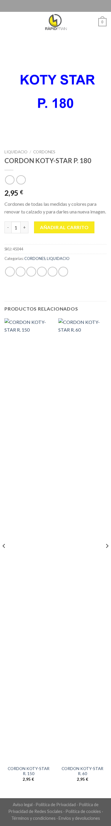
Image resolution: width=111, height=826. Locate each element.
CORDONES (44, 152)
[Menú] (8, 22)
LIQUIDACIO (16, 152)
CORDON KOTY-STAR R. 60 (82, 771)
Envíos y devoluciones (79, 818)
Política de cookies (83, 811)
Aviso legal (23, 804)
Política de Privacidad (56, 804)
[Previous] (4, 558)
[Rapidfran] (55, 22)
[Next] (107, 558)
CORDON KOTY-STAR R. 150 (28, 771)
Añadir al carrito (64, 227)
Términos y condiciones (33, 818)
